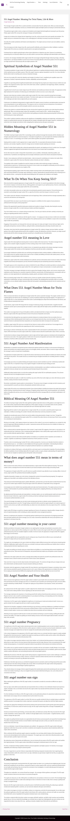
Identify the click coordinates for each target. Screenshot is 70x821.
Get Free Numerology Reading (17, 2)
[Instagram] (68, 4)
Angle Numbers (31, 2)
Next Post (65, 809)
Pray (61, 2)
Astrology (45, 2)
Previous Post (6, 809)
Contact (12, 7)
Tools (39, 2)
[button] (6, 5)
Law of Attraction (54, 2)
